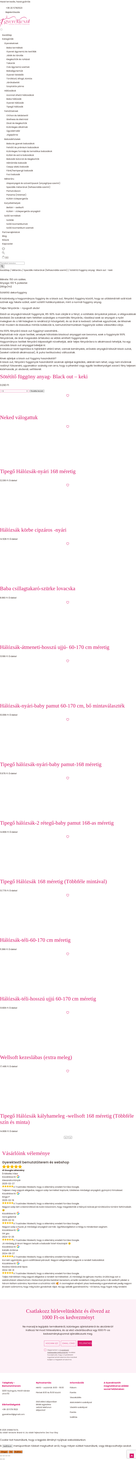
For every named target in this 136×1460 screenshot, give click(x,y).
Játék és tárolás (14, 55)
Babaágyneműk (14, 70)
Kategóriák (8, 38)
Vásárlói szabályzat (78, 1407)
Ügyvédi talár (13, 130)
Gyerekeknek (11, 43)
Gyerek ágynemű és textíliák (21, 51)
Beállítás (18, 1452)
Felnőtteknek (11, 111)
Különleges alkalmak (17, 127)
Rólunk (5, 239)
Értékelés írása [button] (10, 1173)
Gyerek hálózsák (15, 102)
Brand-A (20, 1432)
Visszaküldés (75, 1397)
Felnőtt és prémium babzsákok (22, 147)
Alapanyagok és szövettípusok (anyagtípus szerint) (33, 183)
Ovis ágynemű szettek (18, 67)
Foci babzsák (13, 174)
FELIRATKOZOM (85, 1343)
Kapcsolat (7, 243)
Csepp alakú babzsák (17, 166)
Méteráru (9, 178)
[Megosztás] (6, 1455)
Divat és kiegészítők (16, 123)
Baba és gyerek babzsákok (20, 143)
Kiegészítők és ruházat (18, 59)
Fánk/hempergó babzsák (19, 170)
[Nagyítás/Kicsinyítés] (1, 1455)
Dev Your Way (52, 1432)
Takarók (10, 63)
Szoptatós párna (15, 86)
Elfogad (4, 1452)
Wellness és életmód (17, 119)
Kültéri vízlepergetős (17, 198)
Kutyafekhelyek (12, 203)
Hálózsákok (10, 90)
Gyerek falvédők (15, 74)
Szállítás (73, 1417)
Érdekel (13, 480)
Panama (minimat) (16, 194)
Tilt (11, 1452)
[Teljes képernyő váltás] (4, 1455)
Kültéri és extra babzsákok (20, 155)
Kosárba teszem (37, 391)
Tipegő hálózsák (14, 106)
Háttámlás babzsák (16, 162)
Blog (4, 236)
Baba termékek (14, 47)
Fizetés (73, 1392)
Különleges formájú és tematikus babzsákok (29, 151)
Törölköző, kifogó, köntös (19, 78)
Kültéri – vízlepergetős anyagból (23, 211)
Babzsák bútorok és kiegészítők (22, 159)
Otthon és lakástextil (17, 115)
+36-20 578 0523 (10, 1409)
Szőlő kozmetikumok (17, 223)
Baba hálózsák (14, 99)
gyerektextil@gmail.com (13, 1414)
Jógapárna (12, 134)
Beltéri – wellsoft (15, 207)
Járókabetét (13, 82)
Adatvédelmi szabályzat (81, 1402)
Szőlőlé (10, 220)
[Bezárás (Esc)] (9, 1455)
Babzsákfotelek (12, 139)
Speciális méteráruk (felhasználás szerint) (28, 187)
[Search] (2, 266)
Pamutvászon (13, 190)
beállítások (7, 1446)
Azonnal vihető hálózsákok (20, 95)
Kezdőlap (7, 35)
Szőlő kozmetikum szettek (20, 227)
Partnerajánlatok (11, 232)
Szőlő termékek (12, 215)
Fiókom (73, 1387)
